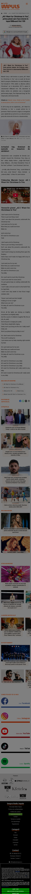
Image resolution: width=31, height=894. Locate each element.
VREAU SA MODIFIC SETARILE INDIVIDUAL (15, 891)
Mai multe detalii (17, 871)
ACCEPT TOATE (15, 889)
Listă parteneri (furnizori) (5, 886)
